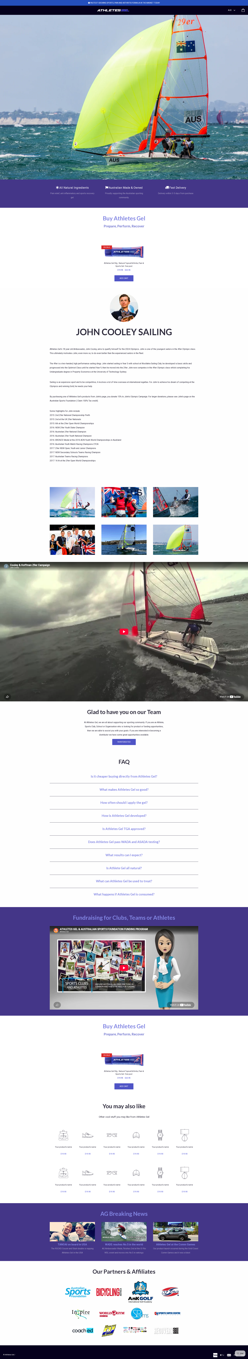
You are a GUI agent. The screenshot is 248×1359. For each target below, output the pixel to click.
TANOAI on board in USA (72, 1244)
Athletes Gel (9, 1355)
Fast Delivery (177, 187)
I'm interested (124, 742)
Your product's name (63, 1147)
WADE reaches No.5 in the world (124, 1244)
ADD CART (124, 278)
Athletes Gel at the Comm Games (175, 1244)
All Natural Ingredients (74, 187)
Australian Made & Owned (126, 187)
